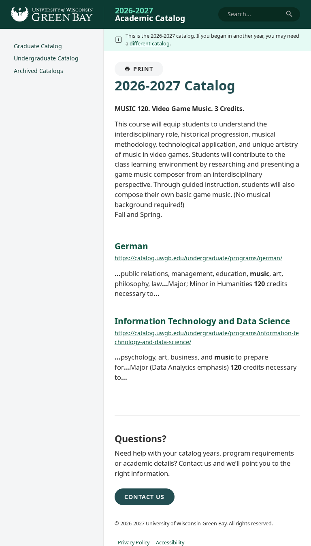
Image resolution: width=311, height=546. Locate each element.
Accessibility (170, 542)
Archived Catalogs (38, 71)
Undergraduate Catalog (46, 58)
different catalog (150, 43)
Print (148, 70)
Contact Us (144, 497)
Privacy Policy (133, 542)
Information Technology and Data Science (202, 321)
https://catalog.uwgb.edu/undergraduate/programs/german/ (198, 258)
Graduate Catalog (38, 46)
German (131, 246)
